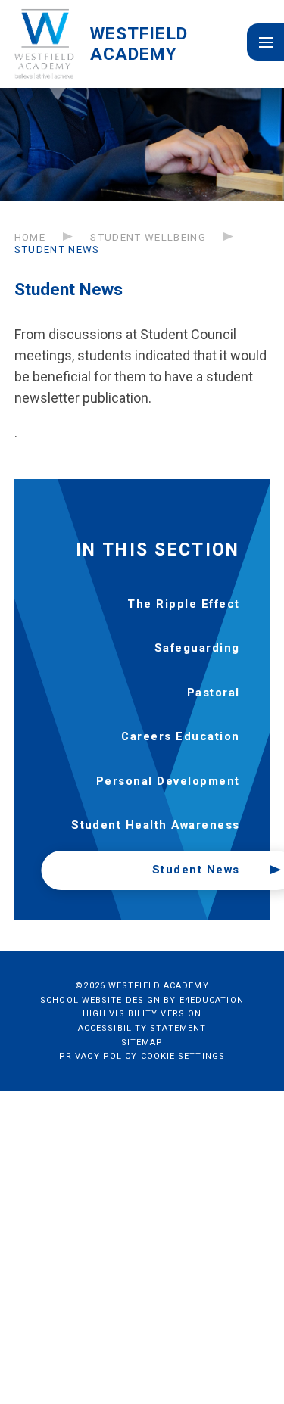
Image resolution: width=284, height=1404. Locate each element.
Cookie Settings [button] (183, 1056)
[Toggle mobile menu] (265, 42)
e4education (211, 1000)
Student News (57, 249)
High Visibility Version (142, 1014)
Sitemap (142, 1043)
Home (29, 237)
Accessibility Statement (142, 1028)
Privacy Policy (98, 1056)
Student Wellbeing (147, 237)
